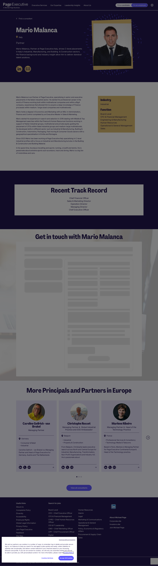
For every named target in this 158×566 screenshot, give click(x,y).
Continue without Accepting (67, 540)
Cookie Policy (68, 553)
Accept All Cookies (66, 558)
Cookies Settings (47, 558)
